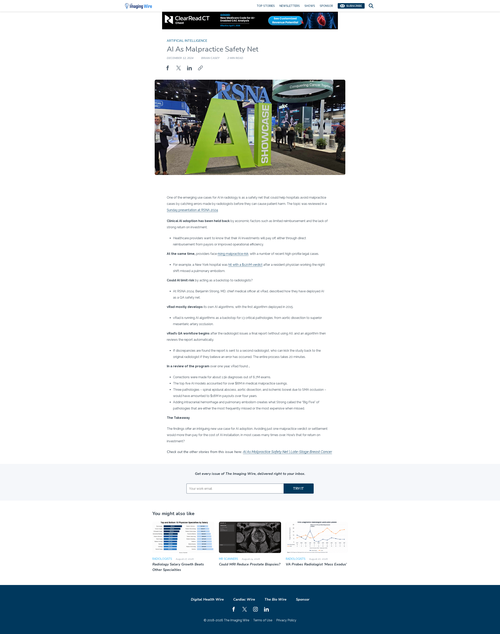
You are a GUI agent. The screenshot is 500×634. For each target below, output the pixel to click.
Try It (298, 488)
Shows (309, 5)
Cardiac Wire (244, 599)
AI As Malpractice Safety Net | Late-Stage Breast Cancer (287, 452)
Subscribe (354, 5)
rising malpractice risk (233, 254)
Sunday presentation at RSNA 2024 (192, 210)
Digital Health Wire (207, 599)
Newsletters (289, 5)
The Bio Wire (275, 599)
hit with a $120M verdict (245, 265)
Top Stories (266, 5)
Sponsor (326, 5)
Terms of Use (262, 620)
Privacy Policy (286, 620)
